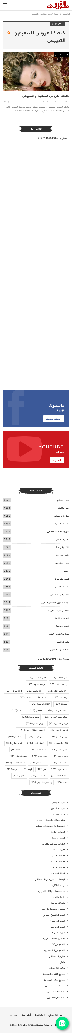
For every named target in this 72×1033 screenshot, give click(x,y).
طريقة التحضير (15, 763)
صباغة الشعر (38, 763)
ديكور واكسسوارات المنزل (52, 909)
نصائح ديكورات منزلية (54, 980)
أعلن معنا (26, 1015)
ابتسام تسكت (59, 684)
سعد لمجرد (39, 756)
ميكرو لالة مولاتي (61, 516)
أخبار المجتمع (63, 500)
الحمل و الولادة (58, 832)
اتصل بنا (14, 1015)
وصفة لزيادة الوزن (41, 782)
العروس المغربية (57, 850)
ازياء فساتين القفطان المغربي (55, 602)
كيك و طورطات (62, 579)
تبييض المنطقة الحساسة (31, 730)
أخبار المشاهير (62, 563)
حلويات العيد (63, 642)
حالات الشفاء (38, 749)
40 (4, 102)
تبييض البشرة (35, 723)
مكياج (62, 962)
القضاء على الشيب (57, 710)
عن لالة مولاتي (55, 1015)
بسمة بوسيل (30, 717)
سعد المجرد (60, 756)
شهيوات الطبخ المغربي (58, 531)
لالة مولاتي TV (62, 547)
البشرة (42, 697)
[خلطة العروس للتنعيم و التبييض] (36, 71)
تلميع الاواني (14, 743)
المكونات (18, 710)
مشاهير (19, 776)
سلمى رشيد (59, 763)
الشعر (25, 697)
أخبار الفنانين (59, 678)
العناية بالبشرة (62, 524)
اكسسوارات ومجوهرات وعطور (50, 826)
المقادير (35, 710)
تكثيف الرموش (58, 743)
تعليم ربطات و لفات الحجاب (51, 891)
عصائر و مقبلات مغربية (58, 610)
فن (41, 769)
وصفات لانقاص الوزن (59, 634)
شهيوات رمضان (62, 626)
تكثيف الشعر (35, 743)
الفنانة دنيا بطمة (40, 704)
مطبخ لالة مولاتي (57, 956)
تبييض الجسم (59, 730)
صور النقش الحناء (56, 933)
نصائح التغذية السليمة (54, 974)
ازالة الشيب (34, 691)
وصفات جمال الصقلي (55, 986)
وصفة (62, 782)
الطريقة (61, 704)
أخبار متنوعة (63, 508)
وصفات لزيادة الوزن (59, 650)
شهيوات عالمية (62, 618)
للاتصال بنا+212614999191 (53, 138)
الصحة (66, 571)
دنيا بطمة (18, 749)
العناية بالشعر (62, 539)
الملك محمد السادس (56, 717)
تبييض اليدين (59, 736)
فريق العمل (39, 1015)
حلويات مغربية (62, 555)
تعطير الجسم (37, 736)
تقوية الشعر (16, 736)
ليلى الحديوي (38, 776)
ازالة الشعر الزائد (57, 691)
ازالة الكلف (60, 697)
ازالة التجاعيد (36, 684)
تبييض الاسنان (58, 723)
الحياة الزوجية (58, 838)
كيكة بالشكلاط (59, 776)
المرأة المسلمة (58, 873)
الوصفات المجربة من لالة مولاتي (50, 879)
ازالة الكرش (14, 691)
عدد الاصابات (59, 769)
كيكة (12, 769)
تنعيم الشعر (59, 749)
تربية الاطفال (58, 885)
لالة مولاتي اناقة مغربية (58, 594)
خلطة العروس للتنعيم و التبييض (45, 96)
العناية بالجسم (61, 54)
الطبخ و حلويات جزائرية (53, 844)
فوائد (27, 769)
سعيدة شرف (18, 756)
